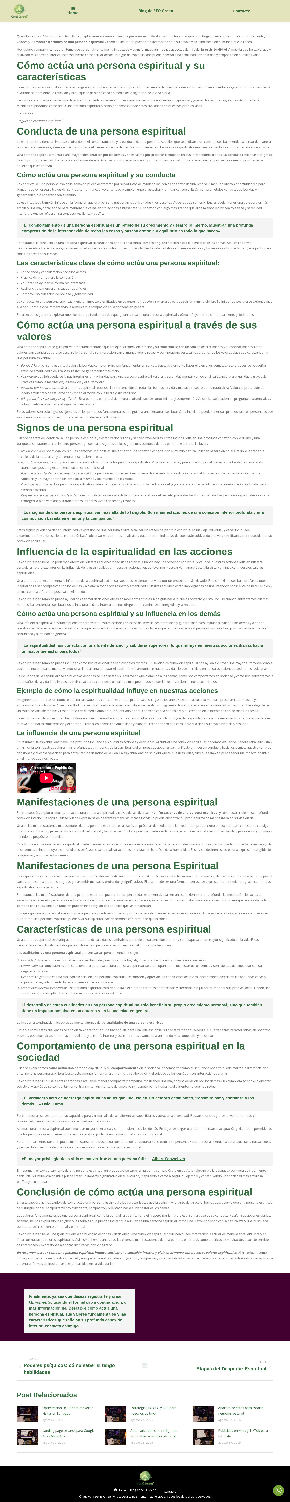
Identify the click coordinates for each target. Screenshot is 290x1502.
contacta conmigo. (62, 1326)
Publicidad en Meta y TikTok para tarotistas (243, 1433)
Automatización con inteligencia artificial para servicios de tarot (153, 1433)
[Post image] (27, 1414)
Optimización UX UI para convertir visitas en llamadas (67, 1411)
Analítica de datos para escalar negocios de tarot (240, 1411)
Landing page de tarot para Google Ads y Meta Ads (68, 1433)
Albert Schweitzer (168, 1159)
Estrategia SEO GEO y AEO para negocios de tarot (153, 1411)
